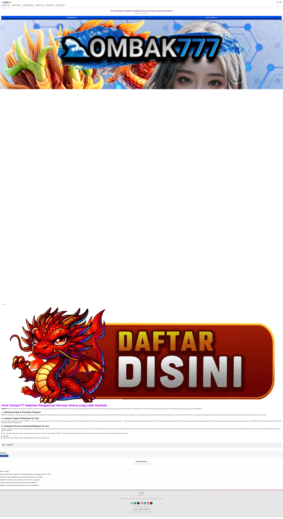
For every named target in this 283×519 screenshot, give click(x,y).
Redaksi (121, 498)
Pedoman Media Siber (129, 498)
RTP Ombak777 (50, 5)
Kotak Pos (142, 498)
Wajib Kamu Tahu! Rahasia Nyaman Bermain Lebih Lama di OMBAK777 (19, 485)
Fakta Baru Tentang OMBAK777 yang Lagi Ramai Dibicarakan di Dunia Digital (21, 477)
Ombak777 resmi (39, 5)
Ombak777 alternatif (28, 5)
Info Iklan (147, 498)
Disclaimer (161, 498)
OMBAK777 (3, 7)
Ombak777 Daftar (16, 5)
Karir (137, 498)
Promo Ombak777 (60, 5)
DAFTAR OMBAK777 (211, 18)
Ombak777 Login (5, 5)
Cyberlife (9, 7)
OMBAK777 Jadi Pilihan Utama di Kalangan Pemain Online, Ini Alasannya (20, 480)
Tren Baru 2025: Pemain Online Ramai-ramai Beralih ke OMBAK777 (18, 482)
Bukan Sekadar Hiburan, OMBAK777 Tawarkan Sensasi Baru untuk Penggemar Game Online (25, 474)
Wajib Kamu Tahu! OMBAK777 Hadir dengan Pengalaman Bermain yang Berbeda (26, 438)
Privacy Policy (154, 498)
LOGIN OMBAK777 (71, 18)
